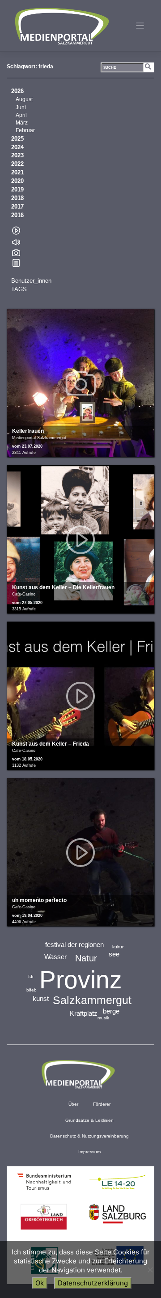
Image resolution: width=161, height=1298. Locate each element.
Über (73, 1104)
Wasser (55, 956)
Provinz (80, 980)
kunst (41, 998)
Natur (86, 958)
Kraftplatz (83, 1013)
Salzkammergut (92, 1000)
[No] (149, 1269)
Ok (39, 1283)
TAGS (19, 289)
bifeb (31, 989)
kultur (117, 946)
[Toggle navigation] (140, 25)
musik (103, 1017)
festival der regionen (74, 944)
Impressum (89, 1151)
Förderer (101, 1104)
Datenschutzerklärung (93, 1283)
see (114, 954)
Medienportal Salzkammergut (61, 26)
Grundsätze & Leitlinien (89, 1120)
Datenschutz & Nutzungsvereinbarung (89, 1136)
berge (111, 1011)
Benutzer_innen (31, 281)
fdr (31, 976)
